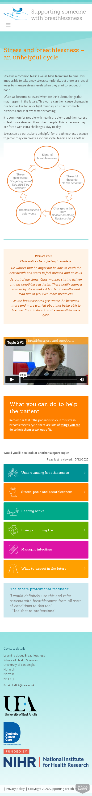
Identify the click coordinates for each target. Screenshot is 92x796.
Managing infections (37, 549)
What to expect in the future (43, 568)
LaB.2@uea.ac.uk (23, 685)
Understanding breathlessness (45, 472)
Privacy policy (15, 789)
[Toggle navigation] (8, 24)
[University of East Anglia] (20, 706)
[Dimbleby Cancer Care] (12, 733)
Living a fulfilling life (37, 530)
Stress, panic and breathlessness (46, 492)
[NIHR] (46, 758)
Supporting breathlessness (67, 789)
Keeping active (32, 511)
